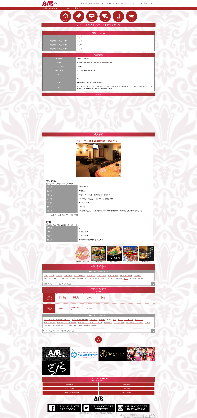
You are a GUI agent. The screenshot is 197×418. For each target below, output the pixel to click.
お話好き (137, 275)
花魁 (80, 325)
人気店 (147, 322)
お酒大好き (68, 275)
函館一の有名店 (50, 322)
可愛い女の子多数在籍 (80, 319)
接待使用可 (108, 322)
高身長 (140, 278)
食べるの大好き (98, 278)
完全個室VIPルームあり (134, 322)
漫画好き (119, 278)
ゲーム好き (110, 278)
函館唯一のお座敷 (90, 325)
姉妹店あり (73, 325)
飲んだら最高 (113, 275)
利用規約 (126, 388)
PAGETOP (98, 339)
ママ (46, 275)
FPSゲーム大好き (50, 278)
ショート (59, 275)
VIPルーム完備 (119, 322)
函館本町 (79, 278)
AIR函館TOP (70, 384)
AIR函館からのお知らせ (70, 392)
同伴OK (102, 319)
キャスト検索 (94, 3)
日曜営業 (47, 325)
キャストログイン (149, 415)
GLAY (109, 319)
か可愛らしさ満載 (126, 275)
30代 (114, 319)
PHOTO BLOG (106, 3)
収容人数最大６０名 (60, 325)
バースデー (125, 3)
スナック (88, 278)
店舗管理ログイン (136, 415)
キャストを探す (70, 388)
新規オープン (149, 3)
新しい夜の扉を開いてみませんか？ (57, 319)
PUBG (126, 278)
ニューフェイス (136, 3)
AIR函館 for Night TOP (50, 8)
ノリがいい (93, 319)
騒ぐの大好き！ (79, 275)
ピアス (51, 275)
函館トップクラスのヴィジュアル (90, 322)
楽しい (120, 319)
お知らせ (116, 3)
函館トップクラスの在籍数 (66, 322)
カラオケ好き (63, 278)
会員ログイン (124, 415)
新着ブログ (79, 8)
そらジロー (91, 275)
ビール (72, 278)
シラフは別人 (101, 275)
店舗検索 (84, 3)
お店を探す (127, 384)
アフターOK (128, 319)
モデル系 (133, 278)
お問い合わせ (126, 392)
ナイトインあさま (66, 8)
